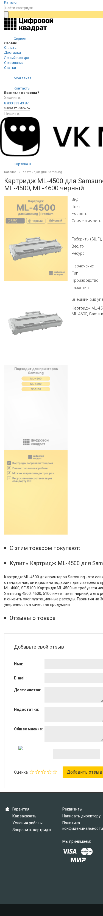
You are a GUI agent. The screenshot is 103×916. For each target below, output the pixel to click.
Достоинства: (27, 690)
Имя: (18, 664)
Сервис (19, 39)
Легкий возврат (17, 58)
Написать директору (81, 816)
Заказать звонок (17, 108)
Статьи (10, 68)
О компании (14, 63)
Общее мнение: (28, 729)
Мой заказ (22, 78)
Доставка (12, 52)
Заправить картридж (31, 830)
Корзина (22, 164)
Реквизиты (72, 809)
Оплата (10, 47)
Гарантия (20, 809)
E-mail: (20, 678)
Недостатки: (26, 709)
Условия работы (27, 823)
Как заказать (24, 816)
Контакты (21, 88)
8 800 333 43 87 (16, 103)
